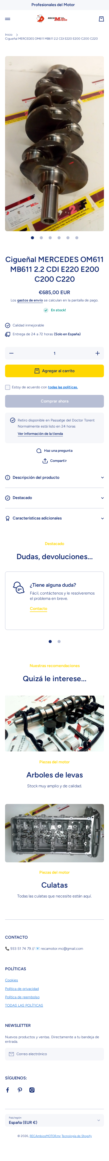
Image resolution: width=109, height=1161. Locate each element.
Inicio (8, 34)
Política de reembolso (22, 997)
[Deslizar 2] (41, 237)
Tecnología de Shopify (77, 1136)
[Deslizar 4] (59, 237)
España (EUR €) (23, 1122)
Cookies (11, 980)
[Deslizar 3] (50, 237)
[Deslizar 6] (76, 237)
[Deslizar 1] (32, 237)
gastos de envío (30, 300)
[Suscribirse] (97, 1054)
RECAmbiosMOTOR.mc (45, 1136)
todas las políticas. (63, 387)
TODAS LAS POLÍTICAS (24, 1005)
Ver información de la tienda (40, 434)
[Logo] (54, 19)
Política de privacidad (22, 989)
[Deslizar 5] (67, 237)
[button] (55, 460)
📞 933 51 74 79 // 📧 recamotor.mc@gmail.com (44, 948)
